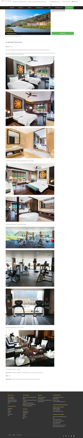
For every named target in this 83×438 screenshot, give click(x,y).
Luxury (9, 412)
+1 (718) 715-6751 (66, 1)
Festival (9, 409)
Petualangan (10, 414)
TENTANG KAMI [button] (59, 7)
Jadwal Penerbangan (42, 397)
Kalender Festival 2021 (12, 401)
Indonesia (75, 1)
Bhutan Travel (10, 395)
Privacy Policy (19, 434)
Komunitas (25, 416)
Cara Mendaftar (11, 397)
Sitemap (13, 434)
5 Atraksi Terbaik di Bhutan (28, 403)
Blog (23, 418)
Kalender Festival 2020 (12, 400)
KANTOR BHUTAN (57, 395)
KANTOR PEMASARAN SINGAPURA (60, 404)
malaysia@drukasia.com (60, 426)
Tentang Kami (25, 411)
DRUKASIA (25, 409)
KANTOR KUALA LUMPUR (58, 414)
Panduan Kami (25, 412)
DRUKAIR (40, 395)
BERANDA (12, 7)
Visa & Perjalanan (11, 398)
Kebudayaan (10, 408)
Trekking (9, 411)
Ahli (8, 415)
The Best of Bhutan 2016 (27, 405)
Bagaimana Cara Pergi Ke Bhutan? (29, 404)
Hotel (9, 403)
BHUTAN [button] (21, 7)
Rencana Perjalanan (12, 406)
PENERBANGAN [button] (39, 7)
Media (24, 415)
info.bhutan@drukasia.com (60, 401)
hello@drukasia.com (55, 1)
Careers (9, 434)
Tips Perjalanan (26, 395)
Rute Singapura (41, 398)
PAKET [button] (29, 7)
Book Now (62, 33)
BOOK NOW (69, 7)
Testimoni (25, 414)
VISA (50, 7)
